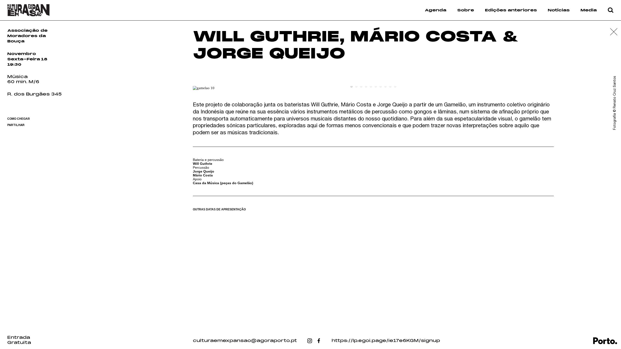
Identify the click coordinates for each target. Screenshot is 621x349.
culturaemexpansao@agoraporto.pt (245, 340)
